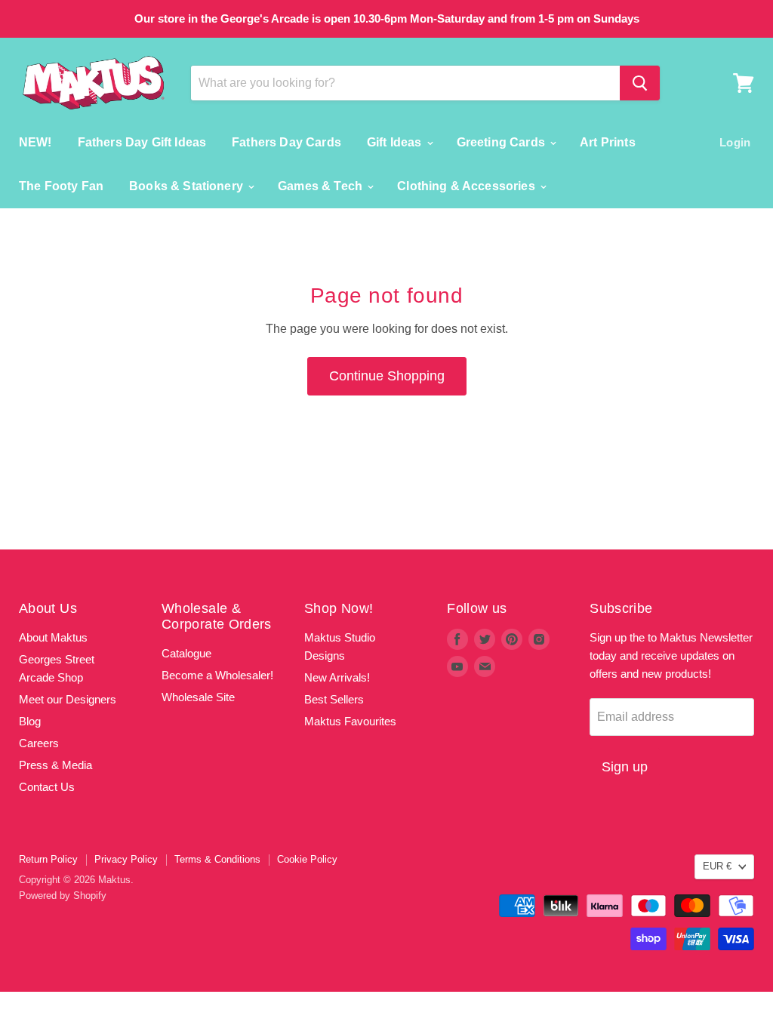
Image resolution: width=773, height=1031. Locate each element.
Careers (39, 743)
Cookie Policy (307, 859)
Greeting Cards (502, 142)
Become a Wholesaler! (217, 675)
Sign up (625, 766)
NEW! (35, 142)
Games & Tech (321, 186)
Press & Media (55, 765)
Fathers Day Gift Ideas (142, 142)
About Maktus (53, 637)
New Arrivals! (337, 677)
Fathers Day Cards (286, 142)
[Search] (640, 83)
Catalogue (186, 653)
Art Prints (608, 142)
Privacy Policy (126, 859)
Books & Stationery (187, 186)
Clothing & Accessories (467, 186)
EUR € (717, 866)
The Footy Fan (61, 186)
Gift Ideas (396, 142)
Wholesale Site (198, 697)
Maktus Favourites (350, 721)
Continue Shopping (387, 375)
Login (734, 142)
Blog (30, 721)
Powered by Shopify (62, 895)
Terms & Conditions (217, 859)
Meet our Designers (67, 699)
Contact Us (47, 786)
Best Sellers (334, 699)
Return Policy (48, 859)
